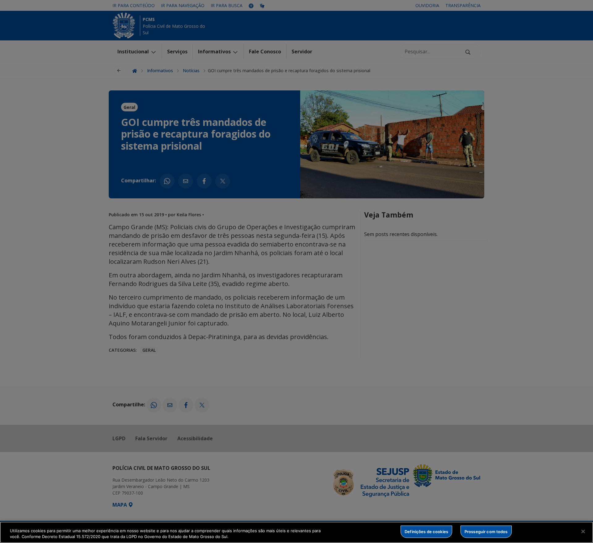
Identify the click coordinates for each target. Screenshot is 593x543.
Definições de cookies (426, 531)
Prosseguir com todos (486, 531)
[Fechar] (583, 531)
